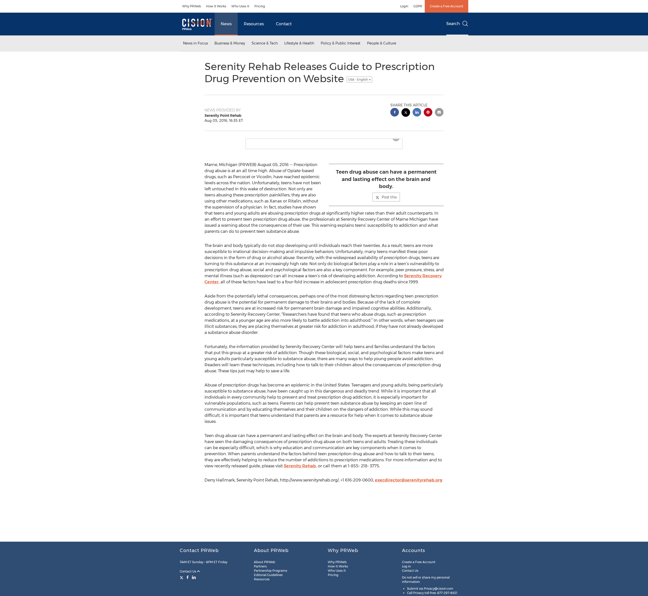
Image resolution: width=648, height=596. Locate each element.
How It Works (216, 6)
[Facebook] (187, 577)
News (226, 23)
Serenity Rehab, (300, 470)
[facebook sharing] (394, 113)
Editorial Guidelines (268, 575)
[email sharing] (439, 113)
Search (453, 23)
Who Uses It (240, 6)
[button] (324, 141)
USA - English (358, 79)
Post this (389, 201)
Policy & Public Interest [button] (340, 43)
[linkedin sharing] (417, 113)
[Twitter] (182, 577)
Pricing (259, 6)
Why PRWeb (191, 6)
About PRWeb (264, 562)
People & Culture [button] (381, 43)
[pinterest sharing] (428, 113)
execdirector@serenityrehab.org (408, 484)
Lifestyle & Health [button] (299, 43)
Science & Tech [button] (265, 43)
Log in (406, 566)
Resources (254, 23)
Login (404, 6)
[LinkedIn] (194, 577)
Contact (284, 23)
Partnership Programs (270, 570)
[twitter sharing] (405, 113)
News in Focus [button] (195, 43)
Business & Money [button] (229, 43)
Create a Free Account (446, 6)
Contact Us (188, 571)
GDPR (417, 6)
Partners (260, 566)
